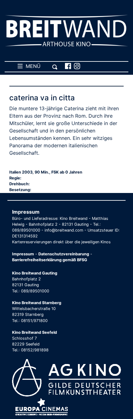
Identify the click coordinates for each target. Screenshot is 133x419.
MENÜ (32, 66)
